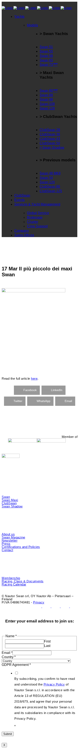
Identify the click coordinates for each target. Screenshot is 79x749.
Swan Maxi (10, 500)
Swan (6, 497)
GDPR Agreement (16, 665)
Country (9, 657)
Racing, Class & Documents (23, 581)
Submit (7, 734)
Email (7, 653)
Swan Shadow (12, 506)
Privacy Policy (54, 684)
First (47, 641)
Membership (11, 578)
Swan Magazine (13, 537)
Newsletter (9, 540)
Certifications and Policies (21, 547)
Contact (7, 550)
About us (8, 534)
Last (47, 646)
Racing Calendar (14, 584)
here (34, 378)
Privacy (38, 602)
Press (6, 543)
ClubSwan (9, 503)
